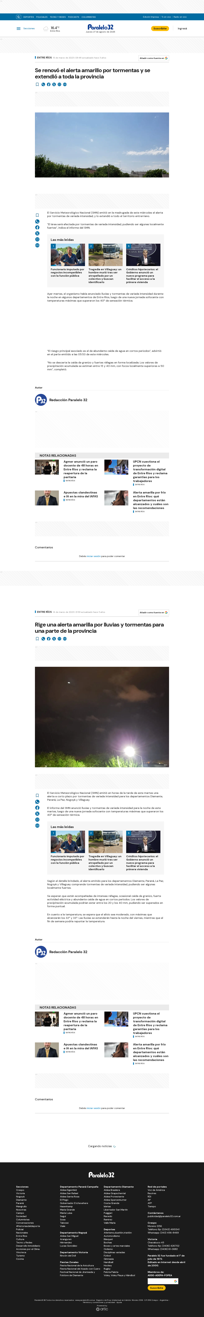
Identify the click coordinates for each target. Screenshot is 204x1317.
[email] (59, 84)
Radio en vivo (180, 17)
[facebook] (48, 84)
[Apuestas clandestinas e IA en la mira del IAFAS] (47, 498)
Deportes (28, 17)
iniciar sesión (94, 556)
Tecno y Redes (58, 17)
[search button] (18, 17)
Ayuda (119, 1302)
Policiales (41, 17)
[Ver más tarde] (37, 84)
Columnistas (89, 17)
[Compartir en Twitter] (54, 84)
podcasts (73, 17)
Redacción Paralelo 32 (68, 400)
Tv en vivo (166, 17)
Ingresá (182, 28)
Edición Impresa (151, 17)
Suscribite (160, 28)
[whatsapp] (43, 84)
